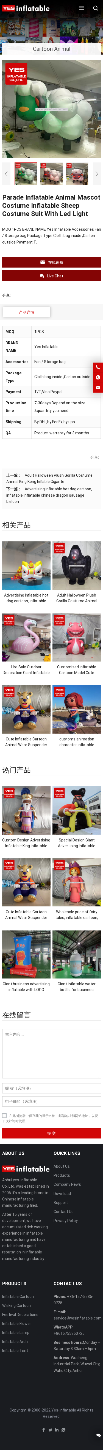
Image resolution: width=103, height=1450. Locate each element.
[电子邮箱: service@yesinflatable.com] (98, 388)
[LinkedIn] (57, 1431)
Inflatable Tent (15, 1350)
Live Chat (55, 276)
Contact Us (64, 1211)
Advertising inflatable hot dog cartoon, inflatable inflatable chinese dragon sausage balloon (49, 495)
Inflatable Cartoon (18, 1296)
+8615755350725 (69, 1333)
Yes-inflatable (63, 1410)
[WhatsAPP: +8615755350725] (98, 377)
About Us (62, 1166)
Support (61, 1202)
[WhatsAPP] (63, 1431)
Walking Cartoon (16, 1305)
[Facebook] (43, 1431)
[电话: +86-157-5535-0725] (98, 367)
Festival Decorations (20, 1314)
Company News (67, 1184)
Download (62, 1193)
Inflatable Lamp (15, 1332)
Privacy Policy (66, 1220)
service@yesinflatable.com (78, 1318)
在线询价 (55, 262)
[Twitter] (50, 1431)
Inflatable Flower (16, 1323)
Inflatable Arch (15, 1341)
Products (62, 1175)
